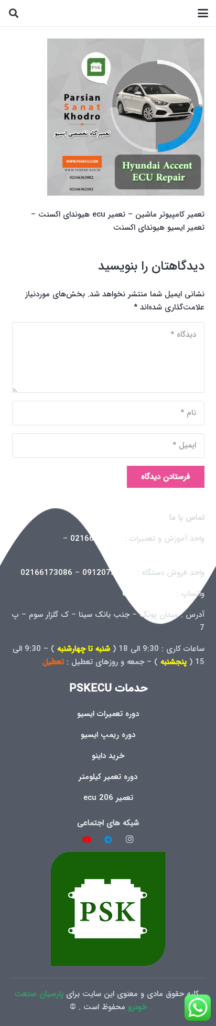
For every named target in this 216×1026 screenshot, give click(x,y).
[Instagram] (129, 840)
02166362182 (178, 552)
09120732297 (108, 573)
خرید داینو (108, 756)
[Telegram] (108, 840)
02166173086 (46, 573)
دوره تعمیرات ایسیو (108, 714)
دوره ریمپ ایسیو (108, 735)
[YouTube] (87, 840)
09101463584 (148, 593)
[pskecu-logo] (108, 908)
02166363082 (96, 538)
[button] (202, 13)
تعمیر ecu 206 (108, 798)
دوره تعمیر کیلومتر (108, 777)
